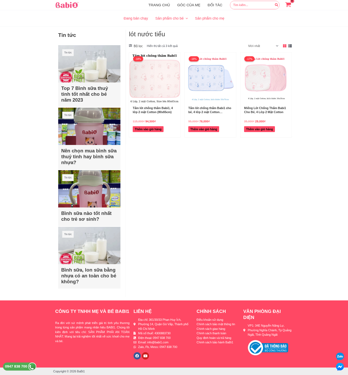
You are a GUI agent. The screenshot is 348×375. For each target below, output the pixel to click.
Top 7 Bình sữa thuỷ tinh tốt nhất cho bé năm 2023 (84, 94)
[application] (186, 18)
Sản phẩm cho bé (169, 18)
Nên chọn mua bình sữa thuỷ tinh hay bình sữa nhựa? (89, 156)
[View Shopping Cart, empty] (288, 5)
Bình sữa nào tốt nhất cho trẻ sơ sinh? (86, 216)
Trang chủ (159, 5)
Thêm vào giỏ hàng (148, 129)
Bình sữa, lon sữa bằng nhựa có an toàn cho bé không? (88, 275)
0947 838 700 (16, 366)
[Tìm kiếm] (276, 5)
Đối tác (215, 5)
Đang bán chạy (136, 18)
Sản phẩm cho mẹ (209, 18)
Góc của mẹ (188, 5)
